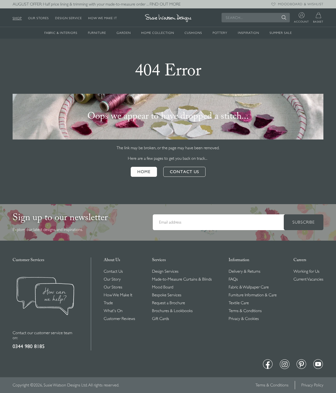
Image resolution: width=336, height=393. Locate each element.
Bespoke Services (166, 295)
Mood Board (162, 287)
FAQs (233, 279)
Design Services (165, 271)
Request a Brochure (168, 303)
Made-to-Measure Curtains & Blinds (182, 279)
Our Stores (38, 18)
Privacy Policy (312, 385)
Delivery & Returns (244, 271)
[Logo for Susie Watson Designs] (168, 18)
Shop (17, 18)
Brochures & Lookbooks (172, 310)
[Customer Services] (45, 327)
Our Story (112, 279)
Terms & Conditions (245, 310)
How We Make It (102, 18)
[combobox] (256, 17)
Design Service (68, 18)
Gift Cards (160, 318)
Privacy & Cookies (244, 318)
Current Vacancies (308, 279)
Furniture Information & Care (253, 295)
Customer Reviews (119, 318)
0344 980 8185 (29, 346)
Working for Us (306, 271)
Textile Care (239, 303)
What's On (113, 310)
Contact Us (113, 271)
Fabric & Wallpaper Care (249, 287)
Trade (108, 303)
